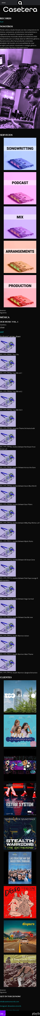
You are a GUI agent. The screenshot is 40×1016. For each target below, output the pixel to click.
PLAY (1, 22)
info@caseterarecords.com (9, 1002)
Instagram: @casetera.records (10, 1006)
